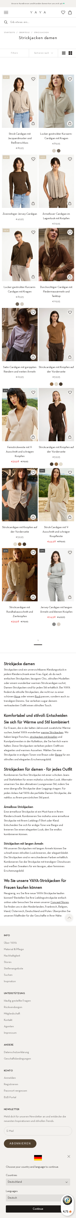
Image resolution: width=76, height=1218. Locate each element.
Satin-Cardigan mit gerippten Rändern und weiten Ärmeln (19, 369)
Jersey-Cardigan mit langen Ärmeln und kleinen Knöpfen (56, 609)
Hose (17, 696)
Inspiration (10, 981)
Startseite (9, 32)
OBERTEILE (24, 32)
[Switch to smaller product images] (70, 53)
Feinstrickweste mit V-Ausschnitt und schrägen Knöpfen (20, 452)
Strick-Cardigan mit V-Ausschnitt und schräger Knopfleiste (56, 532)
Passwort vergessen (15, 1090)
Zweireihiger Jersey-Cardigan (20, 214)
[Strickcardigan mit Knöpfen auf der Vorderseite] (52, 384)
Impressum (10, 1032)
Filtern (14, 53)
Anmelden (10, 1078)
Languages (12, 1191)
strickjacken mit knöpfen (43, 737)
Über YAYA (10, 943)
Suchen (8, 975)
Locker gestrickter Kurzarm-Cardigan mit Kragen (56, 136)
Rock (38, 696)
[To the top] (69, 917)
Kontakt (8, 1020)
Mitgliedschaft (12, 1013)
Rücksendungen (13, 1007)
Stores (7, 962)
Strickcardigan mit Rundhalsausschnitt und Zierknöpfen (19, 612)
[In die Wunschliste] (33, 79)
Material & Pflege (14, 949)
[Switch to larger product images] (63, 53)
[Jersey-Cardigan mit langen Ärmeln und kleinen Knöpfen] (54, 624)
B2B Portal (10, 1097)
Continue (38, 1209)
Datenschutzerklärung (16, 1052)
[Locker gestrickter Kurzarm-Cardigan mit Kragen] (54, 151)
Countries (11, 1175)
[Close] (68, 1156)
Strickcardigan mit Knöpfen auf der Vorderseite (56, 369)
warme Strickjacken (52, 732)
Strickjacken (41, 32)
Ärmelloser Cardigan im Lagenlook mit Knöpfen (56, 216)
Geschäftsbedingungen (17, 1058)
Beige (58, 754)
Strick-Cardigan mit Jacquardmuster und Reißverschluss (20, 138)
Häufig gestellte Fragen (17, 1000)
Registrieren (11, 1084)
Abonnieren (20, 1143)
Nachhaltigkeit (12, 955)
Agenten (9, 1026)
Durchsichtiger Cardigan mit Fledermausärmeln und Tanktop (56, 291)
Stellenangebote (13, 968)
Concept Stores (59, 902)
